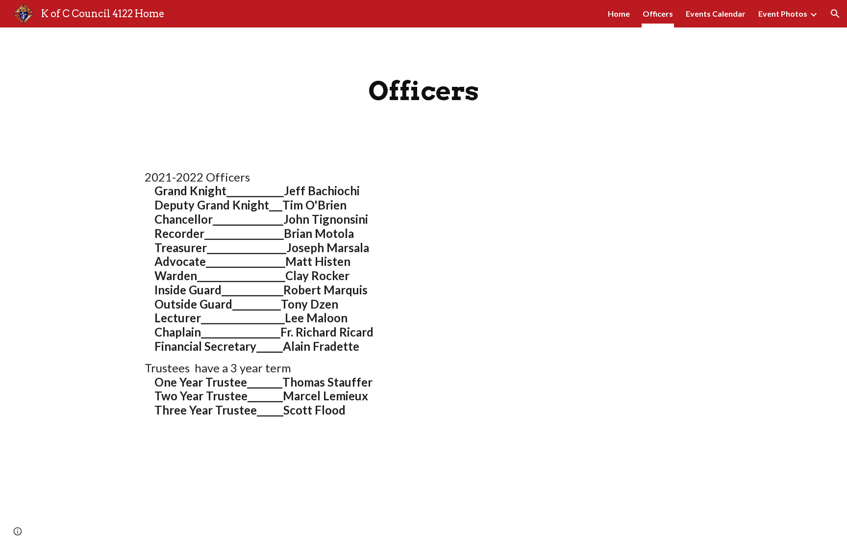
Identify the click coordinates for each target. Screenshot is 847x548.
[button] (835, 14)
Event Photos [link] (782, 13)
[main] (423, 91)
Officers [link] (658, 13)
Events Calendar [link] (716, 13)
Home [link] (619, 13)
